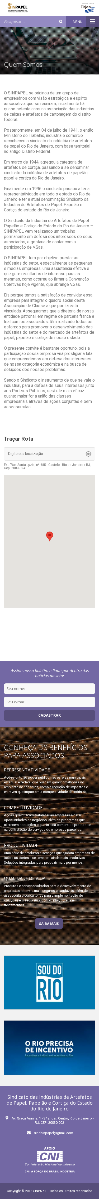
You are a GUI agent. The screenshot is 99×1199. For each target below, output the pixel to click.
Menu (78, 21)
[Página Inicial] (17, 8)
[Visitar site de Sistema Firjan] (88, 8)
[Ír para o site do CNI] (50, 1160)
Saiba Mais (49, 923)
